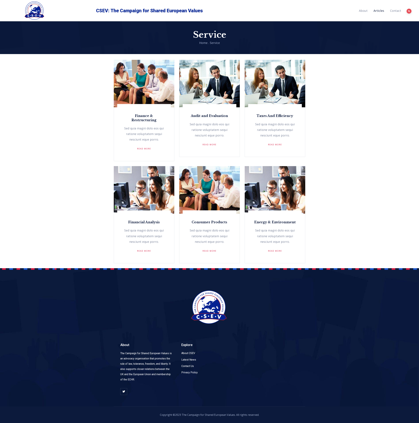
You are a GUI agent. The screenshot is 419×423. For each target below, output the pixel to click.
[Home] (34, 10)
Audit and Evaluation (209, 116)
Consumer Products (209, 222)
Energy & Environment (275, 222)
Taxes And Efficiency (275, 116)
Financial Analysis (144, 222)
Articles (378, 11)
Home (203, 43)
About (363, 11)
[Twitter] (123, 391)
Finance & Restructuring (143, 118)
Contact (395, 11)
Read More (144, 148)
